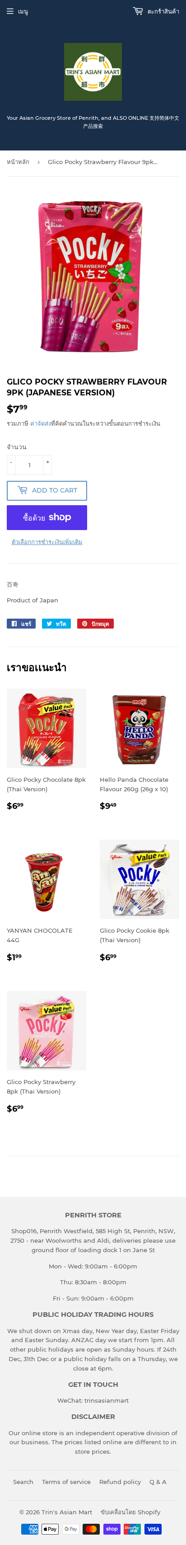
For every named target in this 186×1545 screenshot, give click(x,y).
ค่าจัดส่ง (40, 423)
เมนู (23, 11)
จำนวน (17, 447)
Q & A (158, 1481)
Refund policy (120, 1481)
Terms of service (66, 1481)
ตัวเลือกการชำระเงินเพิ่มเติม (47, 541)
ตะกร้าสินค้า (162, 11)
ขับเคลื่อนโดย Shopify (130, 1512)
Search (23, 1481)
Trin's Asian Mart (67, 1512)
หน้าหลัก (18, 161)
